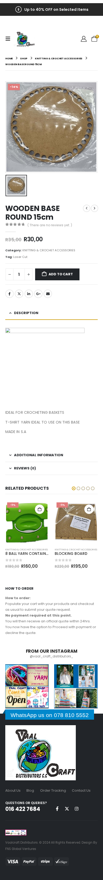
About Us (13, 790)
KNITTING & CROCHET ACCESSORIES (48, 250)
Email (48, 294)
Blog (30, 790)
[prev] (86, 208)
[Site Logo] (24, 39)
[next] (94, 208)
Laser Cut (20, 257)
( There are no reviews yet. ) (49, 225)
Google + (38, 294)
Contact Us (81, 790)
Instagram (77, 808)
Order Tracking (53, 790)
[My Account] (83, 39)
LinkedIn (29, 294)
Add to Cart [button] (39, 509)
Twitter (19, 294)
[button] (9, 38)
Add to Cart (61, 274)
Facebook (9, 294)
